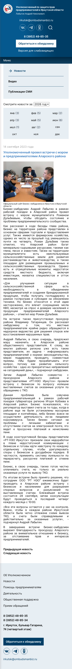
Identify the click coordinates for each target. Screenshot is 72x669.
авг (36, 127)
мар (57, 113)
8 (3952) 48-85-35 (36, 36)
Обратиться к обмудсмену (36, 43)
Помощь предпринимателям (22, 587)
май (36, 120)
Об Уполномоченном (16, 575)
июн (57, 120)
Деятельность (12, 593)
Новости (9, 581)
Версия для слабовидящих (36, 50)
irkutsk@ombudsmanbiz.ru (36, 20)
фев (36, 113)
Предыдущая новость (18, 549)
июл (14, 127)
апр (14, 120)
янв (14, 113)
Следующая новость (17, 553)
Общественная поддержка (21, 599)
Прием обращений (15, 605)
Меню (7, 60)
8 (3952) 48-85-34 (15, 620)
